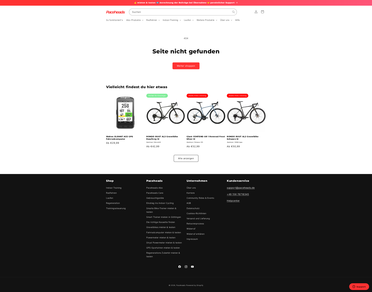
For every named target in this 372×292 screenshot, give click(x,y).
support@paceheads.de (241, 187)
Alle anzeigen (186, 158)
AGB (189, 203)
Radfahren (111, 193)
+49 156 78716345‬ (238, 194)
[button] (135, 20)
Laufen (109, 198)
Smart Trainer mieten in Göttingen (163, 217)
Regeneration (113, 203)
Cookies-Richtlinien (196, 213)
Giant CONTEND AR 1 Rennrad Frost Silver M (206, 137)
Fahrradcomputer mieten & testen (163, 232)
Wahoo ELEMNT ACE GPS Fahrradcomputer (119, 137)
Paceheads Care (154, 193)
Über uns (191, 188)
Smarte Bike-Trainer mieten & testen (161, 210)
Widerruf (191, 228)
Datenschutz (193, 208)
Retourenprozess (195, 223)
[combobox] (183, 12)
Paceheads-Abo (154, 188)
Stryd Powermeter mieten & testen (164, 242)
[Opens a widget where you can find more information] (359, 287)
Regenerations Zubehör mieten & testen (163, 255)
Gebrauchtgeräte (155, 198)
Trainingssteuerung (116, 208)
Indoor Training (114, 188)
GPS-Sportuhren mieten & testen (163, 247)
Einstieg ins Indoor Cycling (160, 203)
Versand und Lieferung (198, 218)
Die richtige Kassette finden (160, 222)
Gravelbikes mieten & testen (160, 227)
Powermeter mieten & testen (161, 237)
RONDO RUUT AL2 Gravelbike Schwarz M (243, 137)
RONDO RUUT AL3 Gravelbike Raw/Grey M (162, 137)
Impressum (192, 239)
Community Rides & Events (200, 198)
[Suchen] (233, 12)
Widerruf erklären (195, 233)
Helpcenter (233, 200)
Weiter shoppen (186, 65)
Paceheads (180, 285)
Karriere (191, 193)
